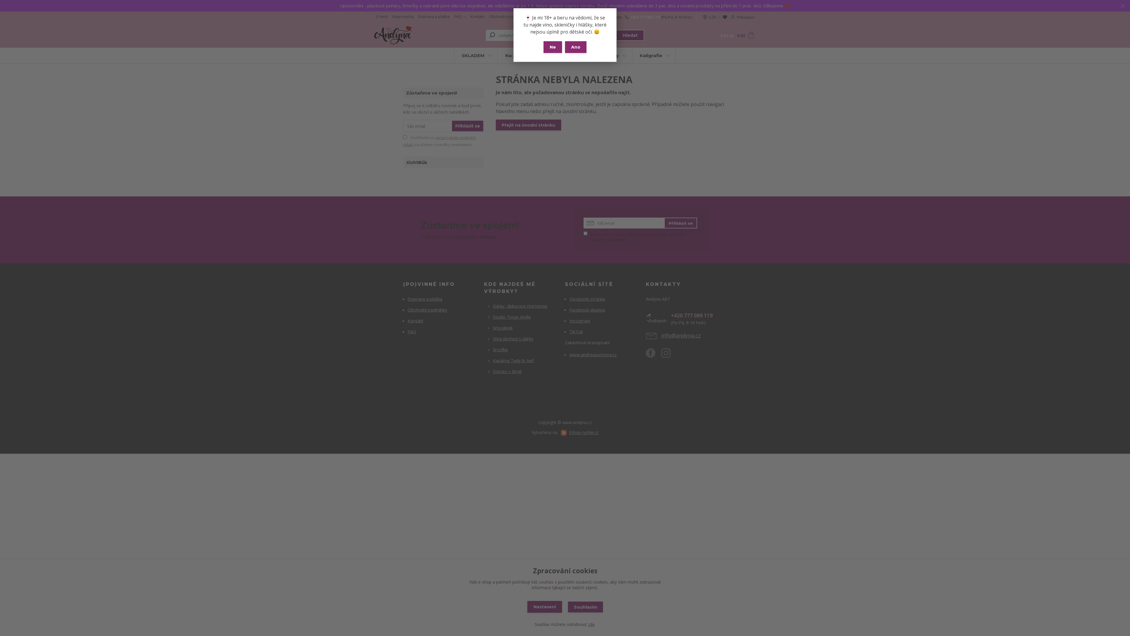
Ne (553, 47)
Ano (575, 47)
